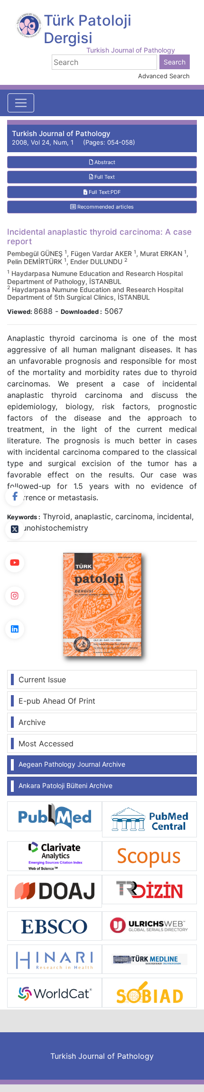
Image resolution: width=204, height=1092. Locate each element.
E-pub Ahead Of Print (57, 701)
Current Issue (42, 679)
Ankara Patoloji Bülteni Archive (65, 785)
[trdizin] (149, 888)
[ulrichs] (149, 925)
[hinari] (54, 959)
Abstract (104, 162)
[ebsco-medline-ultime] (54, 925)
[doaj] (54, 890)
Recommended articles (105, 206)
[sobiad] (149, 992)
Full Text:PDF (104, 192)
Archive (32, 722)
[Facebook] (14, 496)
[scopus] (149, 855)
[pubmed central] (149, 819)
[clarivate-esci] (54, 855)
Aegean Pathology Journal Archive (72, 764)
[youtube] (14, 562)
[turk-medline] (149, 959)
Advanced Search (164, 76)
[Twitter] (14, 529)
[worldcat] (54, 992)
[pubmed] (54, 815)
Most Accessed (46, 743)
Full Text (104, 177)
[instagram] (14, 596)
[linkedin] (14, 629)
